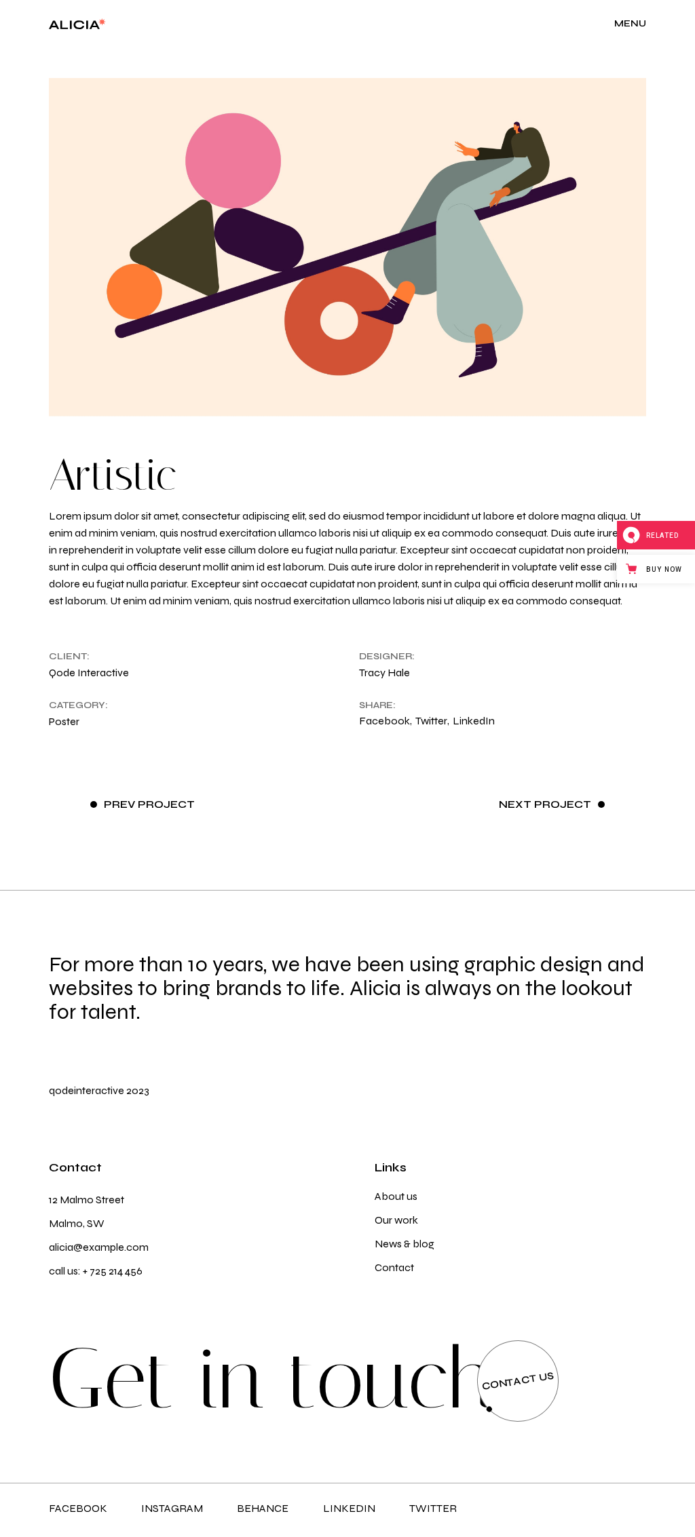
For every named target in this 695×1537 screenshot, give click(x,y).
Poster (64, 721)
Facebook (78, 1508)
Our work (396, 1219)
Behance (262, 1508)
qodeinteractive (86, 1090)
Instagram (172, 1508)
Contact (394, 1267)
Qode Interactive (89, 672)
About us (396, 1196)
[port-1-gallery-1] (348, 247)
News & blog (404, 1243)
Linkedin (349, 1508)
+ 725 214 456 (113, 1270)
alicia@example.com (99, 1247)
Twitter (433, 1508)
